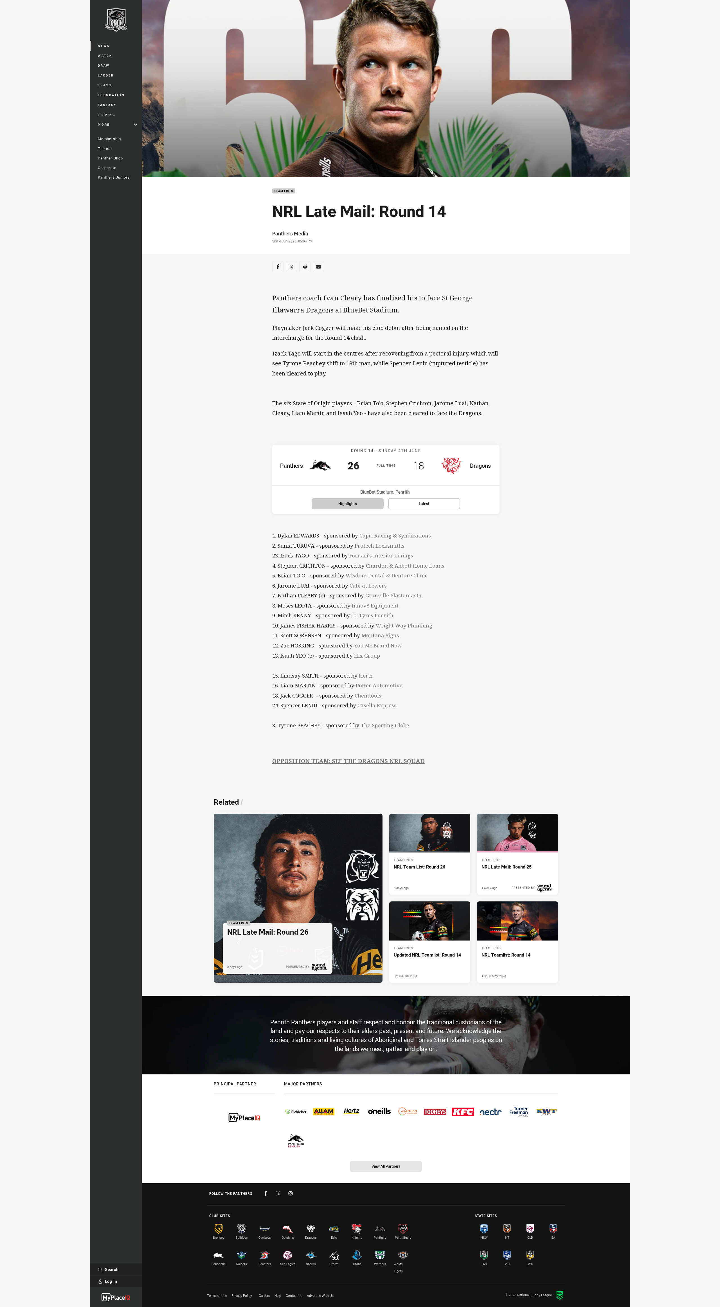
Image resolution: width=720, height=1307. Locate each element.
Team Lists (283, 191)
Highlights (347, 503)
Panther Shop (110, 158)
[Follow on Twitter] (278, 1193)
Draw (104, 65)
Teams (105, 85)
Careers (264, 1295)
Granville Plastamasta (393, 595)
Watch (105, 55)
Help (277, 1295)
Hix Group (367, 655)
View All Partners (386, 1166)
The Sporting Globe (385, 725)
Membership (109, 138)
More (104, 124)
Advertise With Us (320, 1295)
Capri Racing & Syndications (395, 535)
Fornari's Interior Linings (381, 555)
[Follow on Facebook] (266, 1193)
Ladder (106, 75)
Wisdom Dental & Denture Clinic (387, 575)
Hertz (366, 675)
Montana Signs (380, 635)
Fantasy (107, 105)
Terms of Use (217, 1295)
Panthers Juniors (114, 177)
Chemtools (368, 695)
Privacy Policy (241, 1295)
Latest (424, 503)
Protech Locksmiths (379, 545)
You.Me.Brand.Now (378, 645)
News (104, 46)
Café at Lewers (368, 585)
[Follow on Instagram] (290, 1193)
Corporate (107, 167)
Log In (111, 1281)
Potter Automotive (379, 685)
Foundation (111, 95)
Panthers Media (290, 233)
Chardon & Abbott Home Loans (405, 565)
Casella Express (377, 705)
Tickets (105, 148)
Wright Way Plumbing (404, 625)
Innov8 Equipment (375, 605)
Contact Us (294, 1295)
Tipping (106, 115)
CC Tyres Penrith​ (372, 615)
